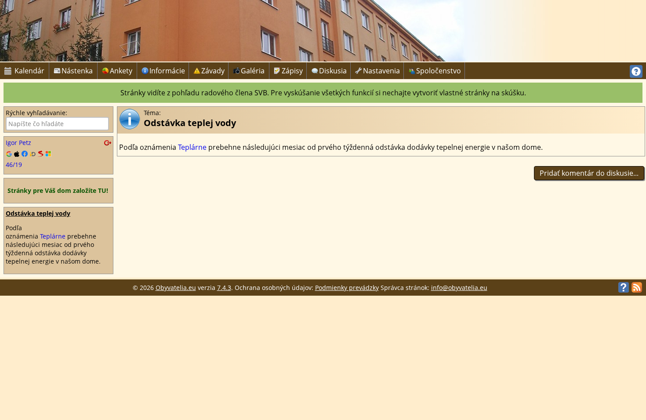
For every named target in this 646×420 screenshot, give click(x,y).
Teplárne (52, 236)
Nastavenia (381, 71)
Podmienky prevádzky (347, 287)
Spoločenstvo (438, 71)
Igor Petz (18, 142)
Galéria (253, 71)
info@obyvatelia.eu (459, 287)
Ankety (121, 71)
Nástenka (77, 71)
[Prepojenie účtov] (58, 154)
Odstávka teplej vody (38, 213)
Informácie (167, 71)
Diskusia (333, 71)
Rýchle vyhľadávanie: (36, 113)
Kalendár (24, 71)
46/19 (14, 164)
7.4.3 (224, 287)
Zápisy (292, 71)
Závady (213, 71)
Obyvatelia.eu (176, 287)
